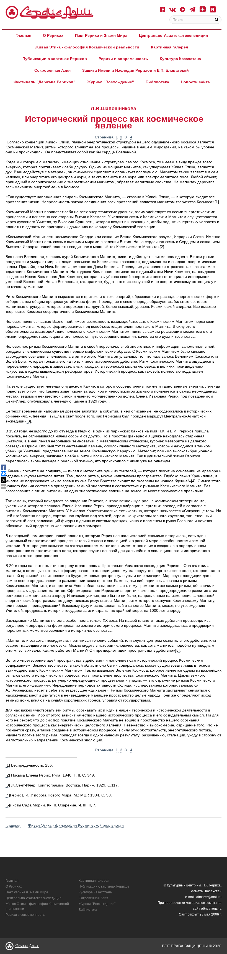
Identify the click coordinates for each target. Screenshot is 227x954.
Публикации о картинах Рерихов (54, 58)
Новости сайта (195, 82)
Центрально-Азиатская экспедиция (173, 35)
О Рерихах (53, 35)
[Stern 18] (50, 12)
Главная (23, 35)
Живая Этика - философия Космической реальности (87, 47)
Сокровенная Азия (52, 70)
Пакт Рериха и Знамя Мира (101, 35)
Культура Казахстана (180, 58)
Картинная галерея (169, 47)
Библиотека (157, 82)
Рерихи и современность (123, 58)
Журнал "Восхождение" (110, 82)
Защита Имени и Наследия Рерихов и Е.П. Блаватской (135, 70)
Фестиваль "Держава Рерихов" (45, 82)
